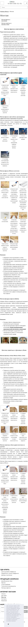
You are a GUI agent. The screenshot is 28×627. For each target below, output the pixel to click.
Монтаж (3, 597)
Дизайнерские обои (6, 581)
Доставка (4, 595)
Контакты (4, 599)
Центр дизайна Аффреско (8, 571)
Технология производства (8, 586)
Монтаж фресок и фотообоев (5, 20)
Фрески (3, 582)
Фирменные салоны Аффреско (10, 573)
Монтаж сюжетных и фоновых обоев (6, 24)
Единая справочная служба (14, 3)
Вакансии (4, 600)
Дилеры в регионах (6, 575)
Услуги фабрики (5, 584)
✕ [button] (8, 624)
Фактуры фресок (6, 588)
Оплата (3, 593)
